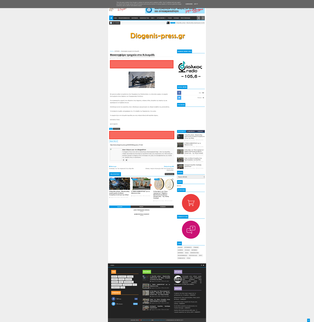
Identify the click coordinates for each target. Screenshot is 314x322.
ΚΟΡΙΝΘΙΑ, (127, 58)
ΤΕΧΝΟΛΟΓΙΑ (181, 258)
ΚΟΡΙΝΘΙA (180, 252)
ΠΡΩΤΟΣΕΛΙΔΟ (193, 255)
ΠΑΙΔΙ (186, 252)
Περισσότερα (170, 174)
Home (111, 51)
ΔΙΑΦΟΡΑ (180, 250)
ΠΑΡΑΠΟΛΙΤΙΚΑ (144, 18)
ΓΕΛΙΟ (170, 18)
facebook (163, 206)
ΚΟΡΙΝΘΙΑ (135, 18)
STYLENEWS (161, 18)
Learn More (188, 4)
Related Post (115, 174)
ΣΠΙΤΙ (200, 255)
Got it (196, 4)
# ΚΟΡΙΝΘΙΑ (116, 129)
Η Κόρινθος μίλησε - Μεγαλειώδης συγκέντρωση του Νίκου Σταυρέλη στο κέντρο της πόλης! (187, 22)
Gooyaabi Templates (159, 320)
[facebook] (201, 265)
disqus (141, 206)
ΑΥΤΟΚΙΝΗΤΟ (188, 247)
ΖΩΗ (152, 18)
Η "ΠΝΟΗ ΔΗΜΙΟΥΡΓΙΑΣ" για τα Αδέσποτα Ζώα (140, 192)
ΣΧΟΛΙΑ (200, 131)
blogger (120, 206)
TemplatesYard (146, 320)
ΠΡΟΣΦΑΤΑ (181, 131)
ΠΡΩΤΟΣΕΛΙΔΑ (185, 18)
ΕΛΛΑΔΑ (176, 18)
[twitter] (203, 265)
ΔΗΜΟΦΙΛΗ (191, 131)
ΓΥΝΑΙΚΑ (196, 247)
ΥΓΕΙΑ (188, 258)
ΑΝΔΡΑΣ (180, 247)
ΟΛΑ (115, 18)
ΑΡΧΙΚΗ (112, 265)
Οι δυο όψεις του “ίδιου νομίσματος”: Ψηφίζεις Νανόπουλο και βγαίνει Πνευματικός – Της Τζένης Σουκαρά (161, 195)
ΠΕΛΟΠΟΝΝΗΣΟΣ (124, 18)
